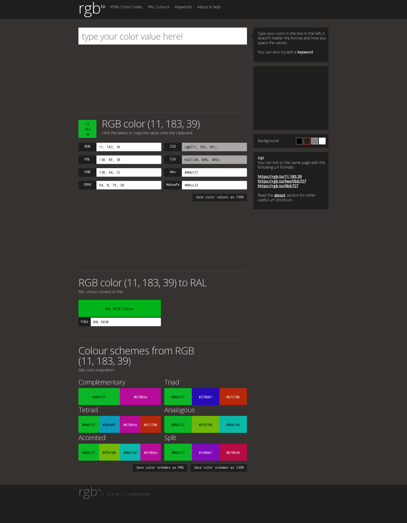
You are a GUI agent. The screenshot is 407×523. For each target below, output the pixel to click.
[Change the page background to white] (322, 141)
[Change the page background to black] (299, 141)
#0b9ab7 (109, 425)
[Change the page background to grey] (314, 141)
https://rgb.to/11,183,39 (280, 176)
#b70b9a (140, 397)
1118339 (87, 129)
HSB (87, 172)
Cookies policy (137, 493)
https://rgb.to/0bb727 (278, 185)
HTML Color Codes (126, 6)
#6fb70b (205, 425)
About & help (208, 6)
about (279, 195)
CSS (173, 146)
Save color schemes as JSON (219, 467)
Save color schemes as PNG (160, 467)
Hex (173, 172)
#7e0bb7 (205, 452)
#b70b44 (233, 452)
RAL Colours (158, 6)
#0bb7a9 (233, 425)
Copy (84, 321)
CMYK (87, 184)
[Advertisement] (162, 78)
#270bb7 (205, 397)
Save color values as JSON (220, 197)
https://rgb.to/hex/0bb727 (282, 181)
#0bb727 (99, 397)
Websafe (173, 184)
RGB (87, 146)
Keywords (183, 6)
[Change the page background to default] (307, 141)
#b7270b (233, 397)
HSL (87, 159)
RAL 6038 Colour (119, 309)
